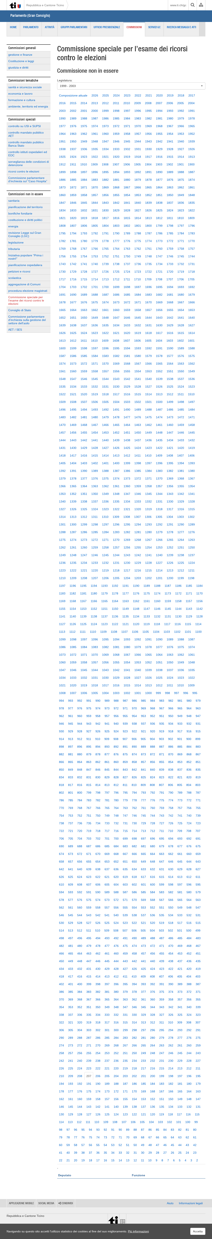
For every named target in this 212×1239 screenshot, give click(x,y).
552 (152, 907)
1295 (127, 524)
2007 (159, 103)
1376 (94, 478)
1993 (170, 110)
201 (143, 1076)
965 (179, 708)
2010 (126, 103)
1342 (180, 493)
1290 (180, 524)
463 (88, 953)
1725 (116, 271)
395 (125, 984)
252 (116, 1053)
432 (79, 968)
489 (143, 938)
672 (79, 854)
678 (170, 846)
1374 (116, 478)
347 (125, 1007)
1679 (191, 294)
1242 (137, 555)
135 (161, 1106)
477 (107, 945)
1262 (62, 547)
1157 (189, 601)
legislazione (16, 242)
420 (189, 968)
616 (152, 877)
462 (97, 953)
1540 (148, 379)
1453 (105, 432)
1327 (62, 509)
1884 (84, 179)
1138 (94, 616)
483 (198, 938)
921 (143, 731)
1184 (199, 585)
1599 (73, 348)
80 (194, 1129)
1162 (136, 601)
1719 (180, 271)
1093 (127, 639)
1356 (170, 486)
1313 (73, 516)
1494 (84, 409)
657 (70, 861)
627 (198, 869)
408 (152, 976)
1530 (116, 386)
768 (79, 808)
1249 (62, 555)
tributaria (14, 249)
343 (161, 1007)
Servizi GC (154, 27)
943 (88, 723)
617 (143, 877)
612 (189, 877)
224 (79, 1068)
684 (116, 846)
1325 (84, 509)
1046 (73, 670)
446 (97, 961)
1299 (84, 524)
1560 (73, 371)
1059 (73, 662)
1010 (180, 685)
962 (61, 716)
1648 (105, 317)
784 (79, 800)
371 (198, 991)
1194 (94, 585)
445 (107, 961)
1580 (137, 356)
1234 (84, 562)
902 (170, 739)
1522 (62, 394)
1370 (159, 478)
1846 (73, 202)
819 (198, 777)
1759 (170, 248)
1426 (116, 448)
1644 (148, 317)
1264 (180, 539)
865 (70, 762)
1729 (73, 271)
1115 (188, 624)
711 (161, 831)
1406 (191, 455)
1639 (62, 325)
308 (188, 1022)
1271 (105, 539)
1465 (116, 425)
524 (116, 922)
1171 (189, 593)
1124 (94, 624)
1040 (137, 670)
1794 (73, 233)
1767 (84, 248)
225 (70, 1068)
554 (134, 907)
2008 (148, 103)
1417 (73, 455)
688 (79, 846)
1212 (180, 570)
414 (97, 976)
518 (170, 922)
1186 (178, 585)
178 (61, 1091)
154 (134, 1099)
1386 (127, 470)
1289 (191, 524)
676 (189, 846)
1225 (180, 562)
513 (70, 930)
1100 (198, 631)
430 (97, 968)
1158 (178, 601)
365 (107, 999)
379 (125, 991)
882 (61, 754)
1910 (83, 164)
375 (161, 991)
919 (161, 731)
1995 (148, 110)
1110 (93, 631)
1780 (84, 241)
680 (152, 846)
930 (61, 731)
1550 (180, 371)
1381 (180, 470)
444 (116, 961)
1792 (94, 233)
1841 (127, 202)
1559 (84, 371)
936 (152, 723)
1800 (148, 225)
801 (70, 792)
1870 (94, 187)
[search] (192, 5)
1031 (94, 677)
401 (70, 984)
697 (143, 838)
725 (179, 823)
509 (106, 930)
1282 (127, 532)
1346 (137, 493)
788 (189, 792)
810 (134, 785)
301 (107, 1030)
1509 (62, 402)
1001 (137, 693)
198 (170, 1076)
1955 (159, 133)
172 (116, 1091)
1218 (116, 570)
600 (152, 884)
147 (198, 1099)
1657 (148, 310)
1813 (148, 218)
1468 (84, 425)
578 (61, 900)
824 (152, 777)
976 (79, 708)
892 (116, 746)
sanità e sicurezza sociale (25, 87)
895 (88, 746)
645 (179, 861)
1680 (180, 294)
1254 (148, 547)
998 (167, 693)
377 (143, 991)
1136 (115, 616)
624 (79, 877)
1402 (94, 463)
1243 (127, 555)
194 (61, 1083)
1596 (105, 348)
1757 (191, 248)
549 (179, 907)
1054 (127, 662)
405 (179, 976)
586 (134, 892)
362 (134, 999)
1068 (116, 654)
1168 (73, 601)
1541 (137, 379)
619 (125, 877)
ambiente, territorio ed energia (28, 106)
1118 (157, 624)
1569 (116, 363)
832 (79, 777)
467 (198, 945)
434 (61, 968)
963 (198, 708)
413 (107, 976)
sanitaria (13, 200)
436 (189, 961)
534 (170, 915)
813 (107, 785)
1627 (191, 325)
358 (170, 999)
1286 (84, 532)
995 (194, 693)
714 (134, 831)
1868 (116, 187)
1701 (94, 287)
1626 (62, 333)
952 (152, 716)
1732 (180, 264)
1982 (148, 118)
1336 (105, 501)
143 (88, 1106)
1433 (180, 440)
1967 (170, 126)
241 (70, 1060)
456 (152, 953)
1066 (137, 654)
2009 (137, 103)
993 (70, 700)
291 (198, 1030)
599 (161, 884)
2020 (159, 95)
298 (134, 1030)
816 (79, 785)
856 (152, 762)
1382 (170, 470)
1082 (105, 647)
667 (125, 854)
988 (116, 700)
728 (152, 823)
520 (152, 922)
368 (79, 999)
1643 (159, 317)
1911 (73, 164)
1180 (94, 593)
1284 (105, 532)
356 (189, 999)
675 (198, 846)
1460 (170, 425)
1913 (191, 156)
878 (97, 754)
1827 (137, 210)
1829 (116, 210)
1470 (62, 425)
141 (107, 1106)
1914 (180, 156)
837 (179, 769)
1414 (105, 455)
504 (152, 930)
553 (143, 907)
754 (61, 815)
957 (107, 716)
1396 (159, 463)
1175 (146, 593)
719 (88, 831)
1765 (105, 248)
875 (125, 754)
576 (79, 900)
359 (161, 999)
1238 (180, 555)
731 (125, 823)
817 (70, 785)
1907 (116, 164)
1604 (159, 340)
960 (79, 716)
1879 (137, 179)
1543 (116, 379)
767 (88, 808)
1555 (127, 371)
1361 (116, 486)
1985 (116, 118)
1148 (136, 608)
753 (70, 815)
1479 (105, 417)
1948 (94, 141)
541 (107, 915)
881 (70, 754)
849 (70, 769)
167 (161, 1091)
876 (116, 754)
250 (134, 1053)
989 (107, 700)
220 (116, 1068)
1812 (159, 218)
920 (152, 731)
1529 (127, 386)
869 (179, 754)
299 (125, 1030)
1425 (127, 448)
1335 (116, 501)
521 (143, 922)
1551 (170, 371)
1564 (170, 363)
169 (143, 1091)
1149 (125, 608)
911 (88, 739)
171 (125, 1091)
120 (152, 1114)
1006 (84, 693)
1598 (84, 348)
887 (161, 746)
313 (143, 1022)
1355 (180, 486)
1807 (73, 225)
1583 (105, 356)
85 (157, 1129)
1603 (169, 340)
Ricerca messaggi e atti (181, 27)
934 (170, 723)
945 (70, 723)
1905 (137, 164)
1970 (137, 126)
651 (125, 861)
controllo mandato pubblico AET (26, 134)
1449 (148, 432)
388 (189, 984)
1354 (191, 486)
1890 (159, 172)
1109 (103, 631)
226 (61, 1068)
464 (79, 953)
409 (143, 976)
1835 (191, 202)
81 (187, 1129)
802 (61, 792)
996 (185, 693)
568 (152, 900)
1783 (191, 233)
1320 (137, 509)
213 (179, 1068)
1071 (84, 654)
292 (189, 1030)
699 (125, 838)
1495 (73, 409)
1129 (189, 616)
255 (88, 1053)
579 (198, 892)
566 (170, 900)
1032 (84, 677)
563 (198, 900)
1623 (94, 333)
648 (152, 861)
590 (97, 892)
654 (97, 861)
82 (180, 1129)
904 (152, 739)
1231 (116, 562)
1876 (170, 179)
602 (134, 884)
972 (116, 708)
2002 (73, 110)
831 (88, 777)
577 (70, 900)
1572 (84, 363)
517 (179, 922)
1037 (170, 670)
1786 (159, 233)
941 (107, 723)
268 (116, 1045)
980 (189, 700)
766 (97, 808)
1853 (137, 195)
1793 (84, 233)
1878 (148, 179)
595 (198, 884)
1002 (127, 693)
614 (170, 877)
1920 (116, 156)
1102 (177, 631)
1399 (127, 463)
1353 (62, 493)
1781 (73, 241)
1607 (126, 340)
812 (116, 785)
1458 (191, 425)
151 (161, 1099)
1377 (84, 478)
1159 (168, 601)
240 (79, 1060)
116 (188, 1114)
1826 (148, 210)
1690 (73, 294)
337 (70, 1014)
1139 (83, 616)
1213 (170, 570)
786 (61, 800)
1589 (180, 348)
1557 (105, 371)
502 (170, 930)
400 (79, 984)
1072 (73, 654)
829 (107, 777)
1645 (137, 317)
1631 (148, 325)
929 (70, 731)
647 (161, 861)
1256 (127, 547)
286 (97, 1037)
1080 (127, 647)
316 (116, 1022)
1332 (148, 501)
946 (61, 723)
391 (161, 984)
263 (161, 1045)
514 (61, 930)
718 (97, 831)
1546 (84, 379)
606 (97, 884)
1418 (62, 455)
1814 (137, 218)
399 (88, 984)
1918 (137, 156)
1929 (159, 149)
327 (161, 1014)
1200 (170, 578)
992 (79, 700)
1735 (148, 264)
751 (88, 815)
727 (161, 823)
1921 (105, 156)
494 (97, 938)
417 (70, 976)
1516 (127, 394)
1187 (168, 585)
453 (179, 953)
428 (116, 968)
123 (125, 1114)
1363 (94, 486)
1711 (127, 279)
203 (125, 1076)
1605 (148, 340)
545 (70, 915)
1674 (105, 302)
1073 (62, 654)
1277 (180, 532)
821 (179, 777)
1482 (73, 417)
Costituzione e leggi (21, 61)
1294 (137, 524)
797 (107, 792)
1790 (116, 233)
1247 (84, 555)
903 (161, 739)
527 (88, 922)
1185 (189, 585)
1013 (148, 685)
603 (125, 884)
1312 (84, 516)
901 (179, 739)
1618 (148, 333)
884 (189, 746)
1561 (62, 371)
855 (161, 762)
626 (61, 877)
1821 (62, 218)
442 (134, 961)
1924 (73, 156)
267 (125, 1045)
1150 (115, 608)
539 (125, 915)
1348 (116, 493)
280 (152, 1037)
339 (198, 1007)
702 (97, 838)
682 (134, 846)
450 (61, 961)
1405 (62, 463)
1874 (191, 179)
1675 (94, 302)
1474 (159, 417)
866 (61, 762)
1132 (157, 616)
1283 (116, 532)
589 (107, 892)
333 (107, 1014)
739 (198, 815)
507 (125, 930)
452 (189, 953)
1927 (180, 149)
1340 (62, 501)
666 (134, 854)
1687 (105, 294)
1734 (159, 264)
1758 (180, 248)
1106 (135, 631)
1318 (159, 509)
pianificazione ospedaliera (25, 265)
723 (198, 823)
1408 (169, 455)
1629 (170, 325)
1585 (84, 356)
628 (189, 869)
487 (161, 938)
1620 (127, 333)
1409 (159, 455)
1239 (170, 555)
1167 (83, 601)
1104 (156, 631)
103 (160, 1122)
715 (125, 831)
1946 (116, 141)
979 (198, 700)
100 (187, 1122)
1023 (180, 677)
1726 (105, 271)
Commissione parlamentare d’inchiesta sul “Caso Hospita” (27, 179)
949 (179, 716)
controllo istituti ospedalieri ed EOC (27, 153)
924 (116, 731)
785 (70, 800)
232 (152, 1060)
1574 (62, 363)
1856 (105, 195)
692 (189, 838)
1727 (94, 271)
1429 (84, 448)
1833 (73, 210)
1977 (62, 126)
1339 (73, 501)
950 (170, 716)
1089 (170, 639)
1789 (127, 233)
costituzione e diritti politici (25, 220)
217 (143, 1068)
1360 (127, 486)
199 (161, 1076)
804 (188, 785)
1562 (191, 363)
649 (143, 861)
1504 (116, 402)
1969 (148, 126)
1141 (62, 616)
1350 (94, 493)
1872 (73, 187)
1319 (148, 509)
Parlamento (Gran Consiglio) (30, 15)
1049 (180, 662)
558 (97, 907)
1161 (146, 601)
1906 (126, 164)
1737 (127, 264)
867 (198, 754)
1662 (94, 310)
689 (70, 846)
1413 (116, 455)
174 (97, 1091)
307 (197, 1022)
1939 (191, 141)
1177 (125, 593)
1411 (137, 455)
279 (161, 1037)
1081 (116, 647)
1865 (148, 187)
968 (152, 708)
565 (179, 900)
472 (152, 945)
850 (61, 769)
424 (152, 968)
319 (88, 1022)
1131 (168, 616)
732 (116, 823)
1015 (127, 685)
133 (179, 1106)
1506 (94, 402)
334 (97, 1014)
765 (107, 808)
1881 (116, 179)
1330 (170, 501)
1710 (137, 279)
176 (79, 1091)
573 (107, 900)
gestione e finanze (20, 54)
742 (170, 815)
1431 (62, 448)
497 (70, 938)
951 (161, 716)
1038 (159, 670)
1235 (73, 562)
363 (125, 999)
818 (61, 785)
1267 (148, 539)
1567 (137, 363)
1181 (83, 593)
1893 (127, 172)
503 (161, 930)
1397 (148, 463)
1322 (116, 509)
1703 (73, 287)
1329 (180, 501)
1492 (105, 409)
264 (152, 1045)
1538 (170, 379)
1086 (62, 647)
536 (152, 915)
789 (179, 792)
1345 (148, 493)
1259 (94, 547)
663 (161, 854)
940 (116, 723)
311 (161, 1022)
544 (79, 915)
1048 (191, 662)
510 (97, 930)
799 (88, 792)
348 (116, 1007)
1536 (191, 379)
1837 (170, 202)
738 (61, 823)
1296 (116, 524)
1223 (62, 570)
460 (116, 953)
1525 (170, 386)
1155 (62, 608)
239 (88, 1060)
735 (88, 823)
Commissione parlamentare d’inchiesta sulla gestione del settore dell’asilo (27, 320)
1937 (73, 149)
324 (189, 1014)
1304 (169, 516)
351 (88, 1007)
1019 (84, 685)
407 (161, 976)
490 (134, 938)
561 (70, 907)
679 (161, 846)
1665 (62, 310)
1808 (62, 225)
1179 (104, 593)
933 (179, 723)
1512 (170, 394)
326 (170, 1014)
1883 (94, 179)
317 (107, 1022)
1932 (127, 149)
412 (116, 976)
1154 (73, 608)
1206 (105, 578)
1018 (94, 685)
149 (179, 1099)
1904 (148, 164)
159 (88, 1099)
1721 (159, 271)
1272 (94, 539)
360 (152, 999)
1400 (116, 463)
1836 (180, 202)
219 (125, 1068)
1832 (84, 210)
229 (179, 1060)
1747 (159, 256)
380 (116, 991)
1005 (94, 693)
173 (107, 1091)
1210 (62, 578)
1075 (180, 647)
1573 (73, 363)
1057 (94, 662)
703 (88, 838)
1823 (180, 210)
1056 (105, 662)
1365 (73, 486)
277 (179, 1037)
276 (189, 1037)
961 (70, 716)
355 (198, 999)
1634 (116, 325)
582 (170, 892)
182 (170, 1083)
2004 (191, 103)
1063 (170, 654)
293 (179, 1030)
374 (170, 991)
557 (107, 907)
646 (170, 861)
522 (134, 922)
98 (60, 1129)
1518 (105, 394)
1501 (148, 402)
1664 (73, 310)
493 (107, 938)
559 (88, 907)
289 (70, 1037)
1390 (84, 470)
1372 (137, 478)
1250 (191, 547)
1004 (105, 693)
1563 (180, 363)
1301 (62, 524)
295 (161, 1030)
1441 (94, 440)
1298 (94, 524)
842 (134, 769)
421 (179, 968)
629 (179, 869)
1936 (84, 149)
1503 (127, 402)
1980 (170, 118)
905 (143, 739)
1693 (180, 287)
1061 (191, 654)
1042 (116, 670)
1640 (191, 317)
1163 (125, 601)
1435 (159, 440)
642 (61, 869)
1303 (180, 516)
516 (189, 922)
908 (115, 739)
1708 (159, 279)
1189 (146, 585)
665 (143, 854)
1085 (73, 647)
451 (198, 953)
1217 (127, 570)
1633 (127, 325)
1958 (127, 133)
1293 (148, 524)
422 (170, 968)
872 (152, 754)
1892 (137, 172)
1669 (159, 302)
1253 (159, 547)
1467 (94, 425)
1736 (137, 264)
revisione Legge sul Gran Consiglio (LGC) (24, 234)
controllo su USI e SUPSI (24, 126)
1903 (159, 164)
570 (134, 900)
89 (127, 1129)
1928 (170, 149)
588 (116, 892)
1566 (148, 363)
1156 (199, 601)
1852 (148, 195)
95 (83, 1129)
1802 (127, 225)
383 (88, 991)
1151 (104, 608)
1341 (191, 493)
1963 (73, 133)
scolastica (14, 278)
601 (143, 884)
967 (161, 708)
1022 (191, 677)
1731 (191, 264)
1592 (148, 348)
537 (143, 915)
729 (143, 823)
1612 (73, 340)
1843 (105, 202)
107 (124, 1122)
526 (97, 922)
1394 (180, 463)
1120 (136, 624)
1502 (137, 402)
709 (179, 831)
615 (161, 877)
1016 (116, 685)
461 (107, 953)
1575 (191, 356)
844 (116, 769)
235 (125, 1060)
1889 (170, 172)
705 (70, 838)
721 (70, 831)
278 (170, 1037)
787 (198, 792)
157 (107, 1099)
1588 (191, 348)
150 (170, 1099)
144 (79, 1106)
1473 (170, 417)
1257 (116, 547)
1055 (116, 662)
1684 (137, 294)
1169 (62, 601)
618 (134, 877)
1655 (170, 310)
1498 (180, 402)
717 (107, 831)
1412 (127, 455)
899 (197, 739)
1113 (62, 631)
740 (189, 815)
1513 (159, 394)
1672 (127, 302)
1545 (94, 379)
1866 (137, 187)
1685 (127, 294)
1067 (127, 654)
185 (143, 1083)
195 (198, 1076)
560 (79, 907)
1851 (159, 195)
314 (134, 1022)
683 (125, 846)
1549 (191, 371)
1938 (62, 149)
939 (125, 723)
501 (179, 930)
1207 (94, 578)
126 (97, 1114)
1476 (137, 417)
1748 (148, 256)
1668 (170, 302)
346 (134, 1007)
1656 (159, 310)
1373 (127, 478)
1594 (127, 348)
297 (143, 1030)
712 (152, 831)
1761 (148, 248)
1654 (180, 310)
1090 (159, 639)
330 (134, 1014)
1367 (191, 478)
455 (161, 953)
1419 (191, 448)
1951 (62, 141)
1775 (137, 241)
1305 (159, 516)
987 (125, 700)
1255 (137, 547)
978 (61, 708)
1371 (148, 478)
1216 (137, 570)
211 (198, 1068)
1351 (84, 493)
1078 (148, 647)
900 (188, 739)
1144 (178, 608)
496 (79, 938)
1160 (157, 601)
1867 (127, 187)
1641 (180, 317)
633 (143, 869)
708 (188, 831)
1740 (94, 264)
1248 (73, 555)
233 (143, 1060)
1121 (125, 624)
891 (125, 746)
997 (176, 693)
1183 (62, 593)
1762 (137, 248)
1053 (137, 662)
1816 (116, 218)
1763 (127, 248)
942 (97, 723)
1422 (159, 448)
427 (125, 968)
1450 (137, 432)
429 (107, 968)
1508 (73, 402)
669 (107, 854)
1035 (191, 670)
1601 (191, 340)
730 (134, 823)
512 (79, 930)
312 (152, 1022)
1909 (94, 164)
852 (189, 762)
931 (198, 723)
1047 (62, 670)
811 (125, 785)
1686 (116, 294)
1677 (73, 302)
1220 (94, 570)
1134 (136, 616)
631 (161, 869)
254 (97, 1053)
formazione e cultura (21, 100)
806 (170, 785)
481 (70, 945)
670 (97, 854)
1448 (159, 432)
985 (143, 700)
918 (170, 731)
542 (97, 915)
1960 (105, 133)
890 (134, 746)
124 (116, 1114)
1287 (73, 532)
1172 (178, 593)
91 (112, 1129)
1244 (116, 555)
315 (125, 1022)
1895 (105, 172)
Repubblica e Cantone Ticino (45, 5)
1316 (180, 509)
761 (143, 808)
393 (143, 984)
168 (152, 1091)
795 (125, 792)
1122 (115, 624)
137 (143, 1106)
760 (152, 808)
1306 (148, 516)
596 (189, 884)
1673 (116, 302)
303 (88, 1030)
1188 (157, 585)
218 (134, 1068)
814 (97, 785)
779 (125, 800)
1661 (105, 310)
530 (61, 922)
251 (125, 1053)
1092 (137, 639)
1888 (180, 172)
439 (161, 961)
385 (70, 991)
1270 (116, 539)
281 (143, 1037)
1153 (83, 608)
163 (198, 1091)
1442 (84, 440)
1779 (94, 241)
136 (152, 1106)
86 (150, 1129)
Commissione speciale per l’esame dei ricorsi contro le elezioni (26, 300)
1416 (84, 455)
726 (170, 823)
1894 (116, 172)
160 (79, 1099)
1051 (159, 662)
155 (125, 1099)
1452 (116, 432)
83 (172, 1129)
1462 (148, 425)
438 (170, 961)
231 (161, 1060)
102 (169, 1122)
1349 (105, 493)
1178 (115, 593)
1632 (137, 325)
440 (152, 961)
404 (188, 976)
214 (170, 1068)
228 (189, 1060)
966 (170, 708)
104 (151, 1122)
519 (161, 922)
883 (198, 746)
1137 (104, 616)
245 (179, 1053)
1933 (116, 149)
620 (116, 877)
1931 (137, 149)
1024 (170, 677)
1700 (105, 287)
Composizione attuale (73, 95)
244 (189, 1053)
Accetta (198, 1231)
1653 (191, 310)
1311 (94, 516)
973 (107, 708)
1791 (105, 233)
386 (61, 991)
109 (105, 1122)
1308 (126, 516)
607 (88, 884)
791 (161, 792)
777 (143, 800)
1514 (148, 394)
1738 (116, 264)
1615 (180, 333)
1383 (159, 470)
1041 (127, 670)
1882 (105, 179)
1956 (148, 133)
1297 (105, 524)
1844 (94, 202)
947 (198, 716)
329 (143, 1014)
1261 (73, 547)
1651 (73, 317)
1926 (191, 149)
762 (134, 808)
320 (79, 1022)
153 (143, 1099)
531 (198, 915)
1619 (137, 333)
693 (179, 838)
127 (88, 1114)
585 (143, 892)
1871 (84, 187)
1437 (137, 440)
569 (143, 900)
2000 (94, 110)
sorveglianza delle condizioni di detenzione (28, 163)
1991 (191, 110)
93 (98, 1129)
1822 (191, 210)
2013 (94, 103)
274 (61, 1045)
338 (61, 1014)
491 (125, 938)
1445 (191, 432)
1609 (105, 340)
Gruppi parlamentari (74, 27)
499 (197, 930)
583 (161, 892)
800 (79, 792)
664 (152, 854)
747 (125, 815)
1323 (105, 509)
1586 (73, 356)
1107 (124, 631)
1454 (94, 432)
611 (198, 877)
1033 (73, 677)
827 (125, 777)
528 (79, 922)
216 (152, 1068)
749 (107, 815)
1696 (148, 287)
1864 (159, 187)
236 (116, 1060)
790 (170, 792)
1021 (62, 685)
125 (107, 1114)
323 (198, 1014)
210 (61, 1076)
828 (116, 777)
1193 (104, 585)
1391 (73, 470)
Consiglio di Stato (19, 310)
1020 (73, 685)
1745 (180, 256)
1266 (159, 539)
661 (179, 854)
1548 (62, 379)
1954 (170, 133)
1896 (94, 172)
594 (61, 892)
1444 (62, 440)
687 (88, 846)
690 (61, 846)
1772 (170, 241)
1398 (137, 463)
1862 (180, 187)
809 (143, 785)
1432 (191, 440)
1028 (127, 677)
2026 (95, 95)
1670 (148, 302)
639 (88, 869)
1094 (116, 639)
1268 (137, 539)
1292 (159, 524)
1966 (180, 126)
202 (134, 1076)
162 (61, 1099)
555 (125, 907)
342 (170, 1007)
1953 (180, 133)
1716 (73, 279)
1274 (73, 539)
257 (70, 1053)
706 (61, 838)
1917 (148, 156)
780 (116, 800)
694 (170, 838)
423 (161, 968)
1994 (159, 110)
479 (88, 945)
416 (79, 976)
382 (97, 991)
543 (88, 915)
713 (143, 831)
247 (161, 1053)
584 (152, 892)
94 (90, 1129)
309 (179, 1022)
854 (170, 762)
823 (161, 777)
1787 (148, 233)
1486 (170, 409)
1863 (170, 187)
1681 (170, 294)
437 (179, 961)
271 (88, 1045)
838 (170, 769)
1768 (73, 248)
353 (70, 1007)
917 (179, 731)
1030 (105, 677)
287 (88, 1037)
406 (170, 976)
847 (88, 769)
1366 (62, 486)
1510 (191, 394)
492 (116, 938)
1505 (105, 402)
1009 (191, 685)
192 (79, 1083)
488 (152, 938)
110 (96, 1122)
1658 (137, 310)
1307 (137, 516)
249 (143, 1053)
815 (88, 785)
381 (107, 991)
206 (97, 1076)
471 (161, 945)
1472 (180, 417)
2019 (170, 95)
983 (161, 700)
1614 (191, 333)
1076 (170, 647)
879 (88, 754)
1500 (159, 402)
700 (116, 838)
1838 (159, 202)
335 (88, 1014)
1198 (191, 578)
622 (97, 877)
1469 (73, 425)
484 (189, 938)
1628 (180, 325)
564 (189, 900)
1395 (170, 463)
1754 (84, 256)
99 (196, 1122)
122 (134, 1114)
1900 (191, 164)
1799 (159, 225)
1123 (104, 624)
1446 (180, 432)
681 (143, 846)
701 (107, 838)
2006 (169, 103)
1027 (137, 677)
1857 (94, 195)
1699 (116, 287)
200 (152, 1076)
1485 (180, 409)
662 (170, 854)
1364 (84, 486)
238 (97, 1060)
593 (70, 892)
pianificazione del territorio (25, 207)
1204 (127, 578)
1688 (94, 294)
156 (116, 1099)
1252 (170, 547)
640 (79, 869)
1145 (168, 608)
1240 (159, 555)
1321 (127, 509)
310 (170, 1022)
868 (189, 754)
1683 (148, 294)
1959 (116, 133)
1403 (84, 463)
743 (161, 815)
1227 (159, 562)
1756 (62, 256)
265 (143, 1045)
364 (116, 999)
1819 (84, 218)
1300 (73, 524)
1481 (84, 417)
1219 (105, 570)
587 (125, 892)
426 (134, 968)
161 (70, 1099)
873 (143, 754)
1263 (191, 539)
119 (161, 1114)
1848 (191, 195)
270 (97, 1045)
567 (161, 900)
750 (97, 815)
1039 (148, 670)
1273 (84, 539)
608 (79, 884)
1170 (199, 593)
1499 (170, 402)
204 (116, 1076)
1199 (180, 578)
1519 (94, 394)
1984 (127, 118)
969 (143, 708)
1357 (159, 486)
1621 (116, 333)
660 (189, 854)
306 (61, 1030)
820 (189, 777)
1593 (137, 348)
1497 (191, 402)
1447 (170, 432)
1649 (94, 317)
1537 (180, 379)
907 (125, 739)
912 (79, 739)
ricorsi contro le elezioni (23, 171)
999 (158, 693)
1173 (168, 593)
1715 (84, 279)
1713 (105, 279)
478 (97, 945)
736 (79, 823)
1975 (84, 126)
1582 (116, 356)
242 (61, 1060)
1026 (148, 677)
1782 (62, 241)
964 (189, 708)
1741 (84, 264)
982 (170, 700)
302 (97, 1030)
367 (88, 999)
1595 (116, 348)
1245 (105, 555)
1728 (84, 271)
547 (198, 907)
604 (116, 884)
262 (170, 1045)
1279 (159, 532)
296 (152, 1030)
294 (170, 1030)
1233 (94, 562)
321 (70, 1022)
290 (61, 1037)
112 (79, 1122)
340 (189, 1007)
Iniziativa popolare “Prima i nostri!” (25, 257)
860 (116, 762)
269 (107, 1045)
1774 (148, 241)
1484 (191, 409)
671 (88, 854)
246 (170, 1053)
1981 (159, 118)
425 (143, 968)
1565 (159, 363)
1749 (137, 256)
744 (152, 815)
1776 (127, 241)
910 (97, 739)
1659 (127, 310)
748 (116, 815)
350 (97, 1007)
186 (134, 1083)
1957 (137, 133)
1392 (62, 470)
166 (170, 1091)
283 (125, 1037)
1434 (170, 440)
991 (88, 700)
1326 (73, 509)
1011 (170, 685)
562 (61, 907)
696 (152, 838)
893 (107, 746)
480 (79, 945)
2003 (62, 110)
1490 (127, 409)
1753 (94, 256)
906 (134, 739)
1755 (73, 256)
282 (134, 1037)
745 (143, 815)
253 (107, 1053)
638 (97, 869)
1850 (170, 195)
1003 (116, 693)
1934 (105, 149)
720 (79, 831)
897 (70, 746)
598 (170, 884)
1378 (73, 478)
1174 (157, 593)
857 (143, 762)
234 (134, 1060)
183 (161, 1083)
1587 (62, 356)
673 (70, 854)
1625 (73, 333)
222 (97, 1068)
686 (97, 846)
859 (125, 762)
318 (97, 1022)
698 (134, 838)
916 (189, 731)
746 (134, 815)
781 (107, 800)
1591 (159, 348)
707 (197, 831)
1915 (170, 156)
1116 (178, 624)
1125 (83, 624)
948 (189, 716)
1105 (145, 631)
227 (198, 1060)
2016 (62, 103)
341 (179, 1007)
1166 (94, 601)
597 (179, 884)
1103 (167, 631)
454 (170, 953)
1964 (62, 133)
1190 (136, 585)
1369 (170, 478)
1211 (191, 570)
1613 (62, 340)
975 (88, 708)
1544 (105, 379)
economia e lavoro (20, 93)
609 (70, 884)
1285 (94, 532)
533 (179, 915)
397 (107, 984)
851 (198, 762)
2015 (73, 103)
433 (70, 968)
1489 (137, 409)
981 (179, 700)
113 (70, 1122)
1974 (94, 126)
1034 (62, 677)
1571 (94, 363)
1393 (191, 463)
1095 (105, 639)
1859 (73, 195)
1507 (84, 402)
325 (179, 1014)
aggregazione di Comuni (24, 284)
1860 (62, 195)
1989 (73, 118)
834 (61, 777)
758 (170, 808)
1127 (62, 624)
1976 (73, 126)
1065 (148, 654)
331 (125, 1014)
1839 (148, 202)
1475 (148, 417)
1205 (116, 578)
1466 (105, 425)
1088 (180, 639)
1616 (170, 333)
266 (134, 1045)
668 (116, 854)
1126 (73, 624)
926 (97, 731)
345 (143, 1007)
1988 (84, 118)
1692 (191, 287)
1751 (116, 256)
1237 (191, 555)
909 (106, 739)
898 (61, 746)
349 (107, 1007)
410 (134, 976)
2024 (116, 95)
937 (143, 723)
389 (179, 984)
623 (88, 877)
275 (198, 1037)
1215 (148, 570)
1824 (170, 210)
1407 (180, 455)
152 (152, 1099)
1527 (148, 386)
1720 (170, 271)
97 (68, 1129)
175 (88, 1091)
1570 (105, 363)
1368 (180, 478)
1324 (94, 509)
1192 (115, 585)
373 (179, 991)
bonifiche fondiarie (20, 213)
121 (143, 1114)
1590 (170, 348)
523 (125, 922)
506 (134, 930)
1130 (178, 616)
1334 (127, 501)
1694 (170, 287)
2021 (148, 95)
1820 (73, 218)
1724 (127, 271)
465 (70, 953)
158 (97, 1099)
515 (198, 922)
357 (179, 999)
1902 (169, 164)
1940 (180, 141)
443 (125, 961)
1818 (94, 218)
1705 (191, 279)
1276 (191, 532)
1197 (62, 585)
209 (70, 1076)
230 (170, 1060)
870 (170, 754)
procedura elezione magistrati (27, 290)
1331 (159, 501)
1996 (137, 110)
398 (97, 984)
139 (125, 1106)
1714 (94, 279)
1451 (127, 432)
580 (189, 892)
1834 (62, 210)
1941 (170, 141)
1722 (148, 271)
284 (116, 1037)
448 (79, 961)
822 (170, 777)
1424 (137, 448)
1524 (180, 386)
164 (189, 1091)
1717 (62, 279)
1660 (116, 310)
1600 (62, 348)
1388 (105, 470)
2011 (116, 103)
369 (70, 999)
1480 (94, 417)
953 (143, 716)
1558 (94, 371)
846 (97, 769)
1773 (159, 241)
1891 (148, 172)
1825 (159, 210)
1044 (94, 670)
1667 (180, 302)
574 (97, 900)
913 (70, 739)
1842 (116, 202)
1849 (180, 195)
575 (88, 900)
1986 (105, 118)
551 (161, 907)
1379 (62, 478)
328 (152, 1014)
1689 (84, 294)
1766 (94, 248)
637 (107, 869)
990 (97, 700)
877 (107, 754)
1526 (159, 386)
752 (79, 815)
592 (79, 892)
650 (134, 861)
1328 (191, 501)
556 (116, 907)
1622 (105, 333)
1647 (116, 317)
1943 (148, 141)
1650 (84, 317)
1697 (137, 287)
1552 (159, 371)
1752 (105, 256)
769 (70, 808)
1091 (148, 639)
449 (70, 961)
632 (152, 869)
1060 (62, 662)
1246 (94, 555)
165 (179, 1091)
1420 (180, 448)
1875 (180, 179)
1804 (105, 225)
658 (61, 861)
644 (189, 861)
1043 (105, 670)
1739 (105, 264)
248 (152, 1053)
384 (79, 991)
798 (97, 792)
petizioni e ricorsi (19, 271)
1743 (62, 264)
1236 (62, 562)
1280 (148, 532)
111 (88, 1122)
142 (97, 1106)
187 (125, 1083)
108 (114, 1122)
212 (189, 1068)
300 (116, 1030)
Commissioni (134, 27)
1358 (148, 486)
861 (107, 762)
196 (189, 1076)
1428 (94, 448)
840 (152, 769)
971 (125, 708)
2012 (105, 103)
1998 (116, 110)
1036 (180, 670)
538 (134, 915)
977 (70, 708)
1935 (94, 149)
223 (88, 1068)
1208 (84, 578)
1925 (62, 156)
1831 (94, 210)
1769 (62, 248)
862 (97, 762)
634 (134, 869)
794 (134, 792)
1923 (84, 156)
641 (70, 869)
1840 (137, 202)
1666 (191, 302)
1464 (127, 425)
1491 (116, 409)
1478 (116, 417)
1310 (105, 516)
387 (198, 984)
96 (75, 1129)
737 (70, 823)
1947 (105, 141)
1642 (170, 317)
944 (79, 723)
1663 (84, 310)
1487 (159, 409)
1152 (94, 608)
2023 (127, 95)
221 (107, 1068)
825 (143, 777)
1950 (73, 141)
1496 (62, 409)
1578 (159, 356)
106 (133, 1122)
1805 (94, 225)
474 (134, 945)
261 (179, 1045)
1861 (191, 187)
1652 (62, 317)
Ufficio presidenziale (107, 27)
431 (88, 968)
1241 (148, 555)
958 (97, 716)
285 (107, 1037)
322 (61, 1022)
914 (61, 739)
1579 (148, 356)
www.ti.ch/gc (178, 5)
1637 (84, 325)
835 (198, 769)
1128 (199, 616)
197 (179, 1076)
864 (79, 762)
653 (107, 861)
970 (134, 708)
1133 (146, 616)
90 (120, 1129)
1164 (115, 601)
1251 (180, 547)
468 (189, 945)
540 (116, 915)
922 (134, 731)
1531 (105, 386)
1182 (73, 593)
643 (198, 861)
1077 (159, 647)
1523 (191, 386)
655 (88, 861)
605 (107, 884)
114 (61, 1122)
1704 (62, 287)
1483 (62, 417)
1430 (73, 448)
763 (125, 808)
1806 (84, 225)
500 (188, 930)
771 (198, 800)
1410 (148, 455)
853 (179, 762)
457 (143, 953)
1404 (73, 463)
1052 (148, 662)
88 (135, 1129)
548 (189, 907)
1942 (159, 141)
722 (61, 831)
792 (152, 792)
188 (116, 1083)
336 (79, 1014)
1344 (159, 493)
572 (116, 900)
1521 (73, 394)
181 (179, 1083)
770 (61, 808)
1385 (137, 470)
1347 (127, 493)
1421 (170, 448)
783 (88, 800)
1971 (127, 126)
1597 (94, 348)
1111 (83, 631)
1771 (180, 241)
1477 (127, 417)
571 (125, 900)
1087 (191, 639)
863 (88, 762)
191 (88, 1083)
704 (79, 838)
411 (125, 976)
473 (143, 945)
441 (143, 961)
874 (134, 754)
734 (97, 823)
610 (61, 884)
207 (88, 1076)
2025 (105, 95)
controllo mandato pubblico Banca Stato (26, 144)
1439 (116, 440)
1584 (94, 356)
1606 (137, 340)
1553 (148, 371)
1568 (127, 363)
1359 (137, 486)
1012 (159, 685)
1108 (114, 631)
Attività (49, 27)
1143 (189, 608)
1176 (136, 593)
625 (70, 877)
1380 (191, 470)
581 (179, 892)
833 (70, 777)
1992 (180, 110)
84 (165, 1129)
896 (79, 746)
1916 (159, 156)
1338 (84, 501)
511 (88, 930)
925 (107, 731)
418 (61, 976)
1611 (84, 340)
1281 (137, 532)
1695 (159, 287)
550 (170, 907)
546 (61, 915)
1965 (191, 126)
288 (79, 1037)
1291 (170, 524)
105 (142, 1122)
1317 (170, 509)
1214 (159, 570)
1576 (180, 356)
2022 (138, 95)
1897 (84, 172)
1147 (146, 608)
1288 (62, 532)
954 (134, 716)
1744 (191, 256)
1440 (105, 440)
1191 (125, 585)
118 (170, 1114)
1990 (62, 118)
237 (107, 1060)
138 (134, 1106)
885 (179, 746)
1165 (104, 601)
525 (107, 922)
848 (79, 769)
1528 (137, 386)
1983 (137, 118)
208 (79, 1076)
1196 (73, 585)
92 (105, 1129)
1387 (116, 470)
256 (79, 1053)
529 (70, 922)
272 (79, 1045)
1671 (137, 302)
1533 (84, 386)
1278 (170, 532)
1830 (105, 210)
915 (198, 731)
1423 (148, 448)
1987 (94, 118)
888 (152, 746)
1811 (170, 218)
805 (179, 785)
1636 (94, 325)
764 (116, 808)
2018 (181, 95)
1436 (148, 440)
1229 (137, 562)
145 (70, 1106)
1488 (148, 409)
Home (13, 27)
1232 (105, 562)
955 (125, 716)
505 (143, 930)
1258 (105, 547)
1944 (137, 141)
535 (161, 915)
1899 (62, 172)
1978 (191, 118)
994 (61, 700)
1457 (62, 432)
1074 (191, 647)
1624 (84, 333)
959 (88, 716)
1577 (170, 356)
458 (134, 953)
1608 (116, 340)
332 (116, 1014)
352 (79, 1007)
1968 (159, 126)
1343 (170, 493)
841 (143, 769)
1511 (180, 394)
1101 (188, 631)
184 (152, 1083)
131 (198, 1106)
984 (152, 700)
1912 (62, 164)
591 (88, 892)
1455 (84, 432)
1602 (180, 340)
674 (61, 854)
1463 (137, 425)
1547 (73, 379)
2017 (191, 95)
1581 (127, 356)
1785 (170, 233)
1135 (125, 616)
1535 (62, 386)
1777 (116, 241)
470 (170, 945)
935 (161, 723)
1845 (84, 202)
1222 (73, 570)
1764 (116, 248)
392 (152, 984)
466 (61, 953)
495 (88, 938)
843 (125, 769)
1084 (84, 647)
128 (79, 1114)
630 (170, 869)
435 (198, 961)
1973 (105, 126)
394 (134, 984)
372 (189, 991)
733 (107, 823)
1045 (84, 670)
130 (61, 1114)
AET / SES (15, 329)
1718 (191, 271)
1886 (62, 179)
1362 (105, 486)
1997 (127, 110)
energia (13, 226)
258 (61, 1053)
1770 (191, 241)
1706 (180, 279)
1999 (105, 110)
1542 (127, 379)
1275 (62, 539)
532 (189, 915)
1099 (62, 639)
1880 (127, 179)
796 (116, 792)
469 (179, 945)
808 (152, 785)
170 (134, 1091)
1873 (62, 187)
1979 (180, 118)
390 (170, 984)
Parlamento (31, 27)
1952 (191, 133)
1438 (127, 440)
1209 (73, 578)
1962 (84, 133)
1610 (94, 340)
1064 (159, 654)
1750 (127, 256)
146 (61, 1106)
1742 (73, 264)
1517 (116, 394)
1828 (127, 210)
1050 (170, 662)
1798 (170, 225)
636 (116, 869)
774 (170, 800)
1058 (84, 662)
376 (152, 991)
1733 (170, 264)
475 (125, 945)
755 (198, 808)
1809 (191, 218)
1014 (137, 685)
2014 (84, 103)
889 (143, 746)
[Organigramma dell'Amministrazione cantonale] (201, 5)
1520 (84, 394)
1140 (73, 616)
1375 (105, 478)
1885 (73, 179)
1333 (137, 501)
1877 (159, 179)
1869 (105, 187)
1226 (170, 562)
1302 (191, 516)
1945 (127, 141)
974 (97, 708)
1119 (146, 624)
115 (197, 1114)
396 (116, 984)
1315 (191, 509)
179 (198, 1083)
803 (197, 785)
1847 (62, 202)
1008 (62, 693)
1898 (73, 172)
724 (189, 823)
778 (134, 800)
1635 (105, 325)
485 (179, 938)
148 (189, 1099)
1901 (180, 164)
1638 (73, 325)
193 (70, 1083)
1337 (94, 501)
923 (125, 731)
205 (107, 1076)
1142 (199, 608)
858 (134, 762)
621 (107, 877)
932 (189, 723)
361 (143, 999)
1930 (148, 149)
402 (61, 984)
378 (134, 991)
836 (189, 769)
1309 (116, 516)
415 (88, 976)
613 (179, 877)
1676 (84, 302)
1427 (105, 448)
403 (197, 976)
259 (198, 1045)
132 (189, 1106)
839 (161, 769)
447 (88, 961)
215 (161, 1068)
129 (70, 1114)
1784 (180, 233)
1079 (137, 647)
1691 (62, 294)
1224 (191, 562)
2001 (84, 110)
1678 (62, 302)
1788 (137, 233)
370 (61, 999)
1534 (73, 386)
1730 (62, 271)
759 (161, 808)
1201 (159, 578)
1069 (105, 654)
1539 (159, 379)
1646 (127, 317)
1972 (116, 126)
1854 (127, 195)
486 (170, 938)
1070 (94, 654)
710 (170, 831)
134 (170, 1106)
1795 (62, 233)
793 (143, 792)
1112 (72, 631)
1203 (137, 578)
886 (170, 746)
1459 (180, 425)
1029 (116, 677)
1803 (116, 225)
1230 (127, 562)
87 (142, 1129)
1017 (105, 685)
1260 (84, 547)
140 (116, 1106)
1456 (73, 432)
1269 (127, 539)
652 (116, 861)
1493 (94, 409)
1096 (94, 639)
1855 (116, 195)
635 (125, 869)
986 (134, 700)
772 (189, 800)
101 (178, 1122)
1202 (148, 578)
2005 (180, 103)
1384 (148, 470)
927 (88, 731)
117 (179, 1114)
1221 (84, 570)
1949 (84, 141)
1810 (180, 218)
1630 (159, 325)
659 (198, 854)
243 (198, 1053)
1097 (84, 639)
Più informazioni (138, 1231)
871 (161, 754)
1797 (180, 225)
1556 (116, 371)
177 (70, 1091)
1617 (159, 333)
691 (198, 838)
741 (179, 815)
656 (79, 861)
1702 (84, 287)
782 (97, 800)
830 (97, 777)
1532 (94, 386)
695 (161, 838)
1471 (191, 417)
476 (116, 945)
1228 (148, 562)
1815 (127, 218)
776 (152, 800)
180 (189, 1083)
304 (79, 1030)
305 (70, 1030)
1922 (94, 156)
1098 (73, 639)
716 (116, 831)
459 (125, 953)
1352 (73, 493)
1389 (94, 470)
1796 (191, 225)
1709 (148, 279)
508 (115, 930)
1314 (62, 516)
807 (161, 785)
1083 (94, 647)
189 (107, 1083)
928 (79, 731)
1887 (191, 172)
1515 (137, 394)
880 (79, 754)
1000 (148, 693)
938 (134, 723)
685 (107, 846)
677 (179, 846)
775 (161, 800)
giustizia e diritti (18, 67)
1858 (84, 195)
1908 (105, 164)
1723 (137, 271)
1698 (127, 287)
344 (152, 1007)
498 (61, 938)
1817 (105, 218)
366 (97, 999)
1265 (170, 539)
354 (61, 1007)
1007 (73, 693)
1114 (198, 624)
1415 (94, 455)
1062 (180, 654)
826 (134, 777)
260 (189, 1045)
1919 (127, 156)
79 (60, 1137)
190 (97, 1083)
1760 (159, 248)
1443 (73, 440)
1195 (83, 585)
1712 (116, 279)
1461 (159, 425)
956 (116, 716)
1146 (157, 608)
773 (179, 800)
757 (179, 808)
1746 (170, 256)
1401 (105, 463)
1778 (105, 241)
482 (61, 945)
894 (97, 746)
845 (107, 769)
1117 (167, 624)
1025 (159, 677)
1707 (169, 279)
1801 (137, 225)
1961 (94, 133)
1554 (137, 371)
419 (198, 968)
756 (189, 808)
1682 (159, 294)
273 (70, 1045)
